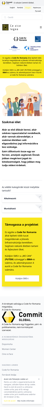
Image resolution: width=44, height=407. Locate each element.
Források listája (9, 374)
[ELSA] (14, 48)
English (12, 8)
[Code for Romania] (20, 39)
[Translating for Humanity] (32, 48)
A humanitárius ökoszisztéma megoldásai (17, 338)
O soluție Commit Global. (24, 2)
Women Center (9, 349)
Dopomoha (7, 344)
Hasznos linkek (10, 365)
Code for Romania (10, 369)
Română (20, 8)
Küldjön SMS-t (22, 278)
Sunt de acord (9, 401)
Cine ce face (7, 354)
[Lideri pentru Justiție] (38, 39)
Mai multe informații (25, 401)
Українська (37, 8)
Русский (38, 11)
